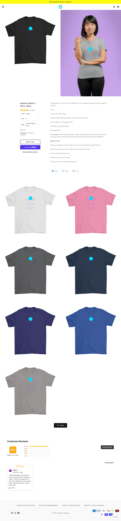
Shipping (23, 133)
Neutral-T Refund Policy (71, 505)
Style (22, 125)
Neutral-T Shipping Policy (48, 505)
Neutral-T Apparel (63, 513)
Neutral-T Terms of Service (94, 505)
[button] (27, 110)
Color (23, 114)
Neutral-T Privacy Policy (26, 505)
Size (22, 119)
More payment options (30, 152)
